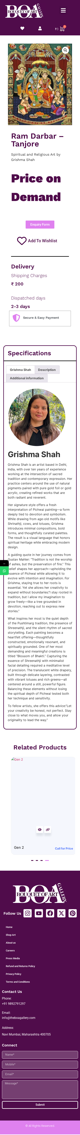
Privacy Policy (13, 974)
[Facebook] (50, 913)
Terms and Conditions (18, 981)
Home (9, 927)
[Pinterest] (73, 913)
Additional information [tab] (27, 378)
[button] (63, 10)
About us (11, 942)
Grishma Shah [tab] (20, 370)
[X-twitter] (61, 913)
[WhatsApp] (4, 570)
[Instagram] (27, 913)
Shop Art (11, 934)
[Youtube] (39, 913)
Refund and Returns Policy (20, 966)
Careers (10, 950)
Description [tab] (47, 370)
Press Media (13, 958)
